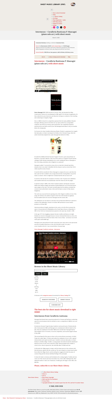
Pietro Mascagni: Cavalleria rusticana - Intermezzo (47, 229)
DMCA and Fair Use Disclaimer (50, 379)
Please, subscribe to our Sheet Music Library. (51, 366)
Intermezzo (39, 61)
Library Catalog (64, 295)
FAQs (69, 56)
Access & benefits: (40, 52)
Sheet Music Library (33, 377)
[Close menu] (52, 10)
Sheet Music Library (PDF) (52, 4)
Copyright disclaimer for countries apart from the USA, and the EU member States (63, 382)
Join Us (43, 56)
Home (4, 398)
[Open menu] (47, 19)
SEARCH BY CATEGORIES (48, 299)
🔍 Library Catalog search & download (56, 56)
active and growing (56, 46)
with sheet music (56, 63)
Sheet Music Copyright (48, 377)
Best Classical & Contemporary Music (16, 398)
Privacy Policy (45, 381)
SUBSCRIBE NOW (56, 305)
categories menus (47, 295)
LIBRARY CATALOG (65, 299)
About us (44, 374)
